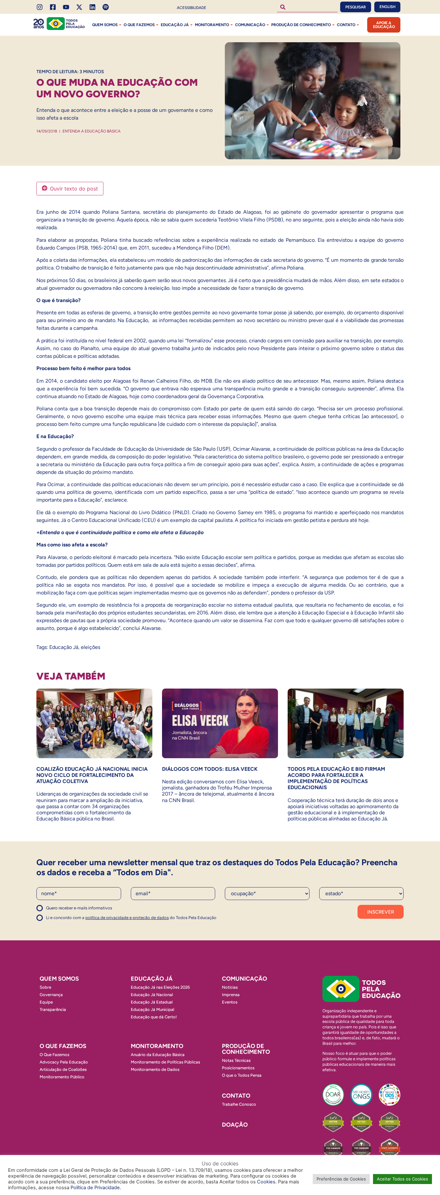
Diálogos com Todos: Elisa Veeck (210, 769)
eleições (90, 647)
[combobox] (307, 7)
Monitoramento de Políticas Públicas (165, 1062)
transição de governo (279, 288)
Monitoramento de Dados (155, 1069)
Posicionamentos (238, 1067)
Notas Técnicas (236, 1060)
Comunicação (250, 25)
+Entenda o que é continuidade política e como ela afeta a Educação (120, 532)
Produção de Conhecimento (301, 25)
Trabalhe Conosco (239, 1104)
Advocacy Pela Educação (64, 1062)
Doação (235, 1124)
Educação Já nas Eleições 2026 (160, 987)
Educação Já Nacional (152, 994)
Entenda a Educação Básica (91, 131)
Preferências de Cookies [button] (341, 1178)
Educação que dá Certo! (154, 1016)
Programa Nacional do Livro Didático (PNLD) (136, 512)
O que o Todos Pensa (242, 1075)
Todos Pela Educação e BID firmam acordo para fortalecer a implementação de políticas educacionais (336, 778)
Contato (346, 25)
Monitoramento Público (62, 1076)
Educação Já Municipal (152, 1009)
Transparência (53, 1009)
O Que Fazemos (54, 1054)
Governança (51, 994)
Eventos (229, 1002)
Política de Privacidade (95, 1187)
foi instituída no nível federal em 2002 (102, 341)
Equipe (46, 1002)
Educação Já (175, 25)
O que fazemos (139, 25)
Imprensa (231, 994)
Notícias (230, 987)
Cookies (266, 1182)
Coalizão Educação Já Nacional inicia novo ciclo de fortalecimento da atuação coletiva (92, 775)
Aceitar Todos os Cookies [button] (402, 1178)
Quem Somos (105, 25)
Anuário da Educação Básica (158, 1054)
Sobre (45, 987)
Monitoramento (212, 25)
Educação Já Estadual (152, 1002)
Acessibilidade (191, 7)
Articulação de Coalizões (63, 1069)
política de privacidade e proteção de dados (127, 917)
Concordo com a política (59, 911)
